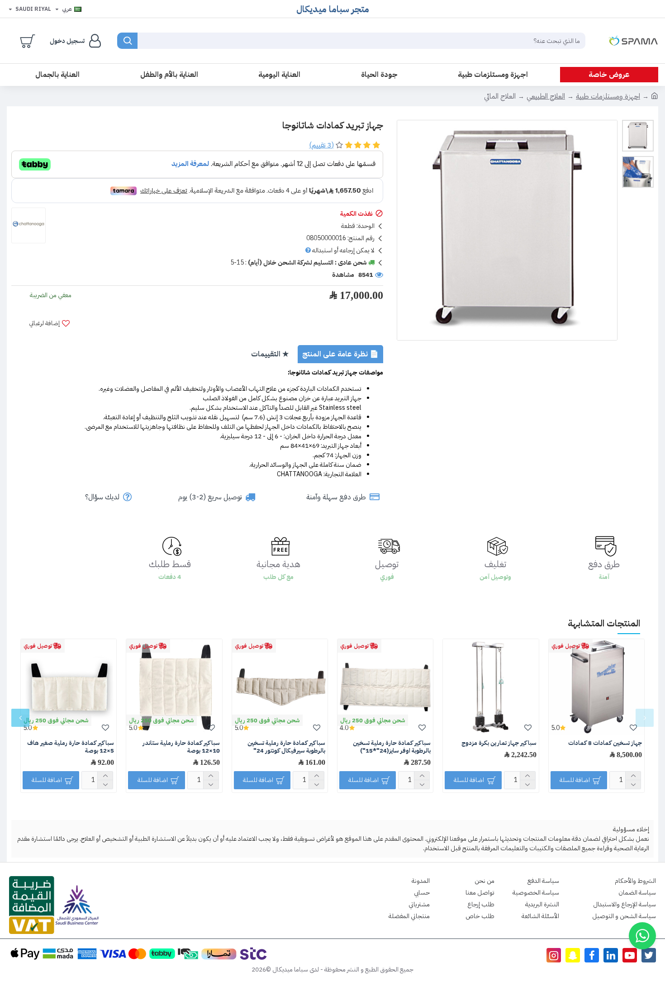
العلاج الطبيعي (546, 96)
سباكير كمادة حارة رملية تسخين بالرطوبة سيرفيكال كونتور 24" (286, 747)
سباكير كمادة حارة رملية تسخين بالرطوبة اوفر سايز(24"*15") (392, 747)
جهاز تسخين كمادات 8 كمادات (605, 743)
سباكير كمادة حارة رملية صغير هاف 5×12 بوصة (70, 747)
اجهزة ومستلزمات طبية (608, 96)
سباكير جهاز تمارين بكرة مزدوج (499, 743)
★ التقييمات (270, 354)
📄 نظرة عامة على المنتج (340, 354)
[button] (645, 718)
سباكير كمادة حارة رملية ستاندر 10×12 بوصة (180, 747)
